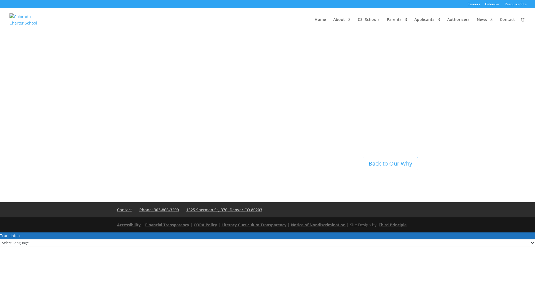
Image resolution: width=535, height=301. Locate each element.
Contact (507, 20)
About (339, 20)
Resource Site (516, 4)
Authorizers (458, 20)
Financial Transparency (167, 224)
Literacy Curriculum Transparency (254, 224)
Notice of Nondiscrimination (318, 224)
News (482, 20)
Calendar (492, 4)
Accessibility (129, 224)
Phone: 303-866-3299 (159, 209)
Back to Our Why (390, 163)
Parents (394, 20)
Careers (474, 4)
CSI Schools (369, 20)
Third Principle (393, 224)
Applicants (424, 20)
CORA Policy (205, 224)
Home (320, 20)
